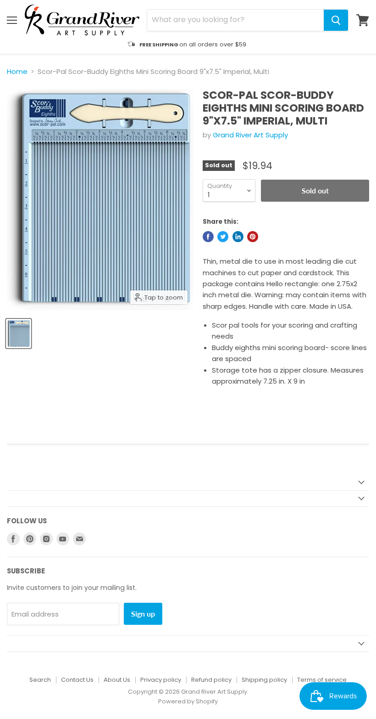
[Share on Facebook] (208, 236)
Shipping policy (264, 679)
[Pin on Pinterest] (252, 236)
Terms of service (322, 679)
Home (17, 71)
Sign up (143, 613)
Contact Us (77, 679)
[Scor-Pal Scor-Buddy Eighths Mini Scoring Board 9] (18, 333)
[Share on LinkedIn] (237, 236)
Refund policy (211, 679)
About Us (117, 679)
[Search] (336, 20)
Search (40, 679)
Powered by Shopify (188, 701)
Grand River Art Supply (250, 135)
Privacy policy (160, 679)
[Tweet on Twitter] (222, 236)
